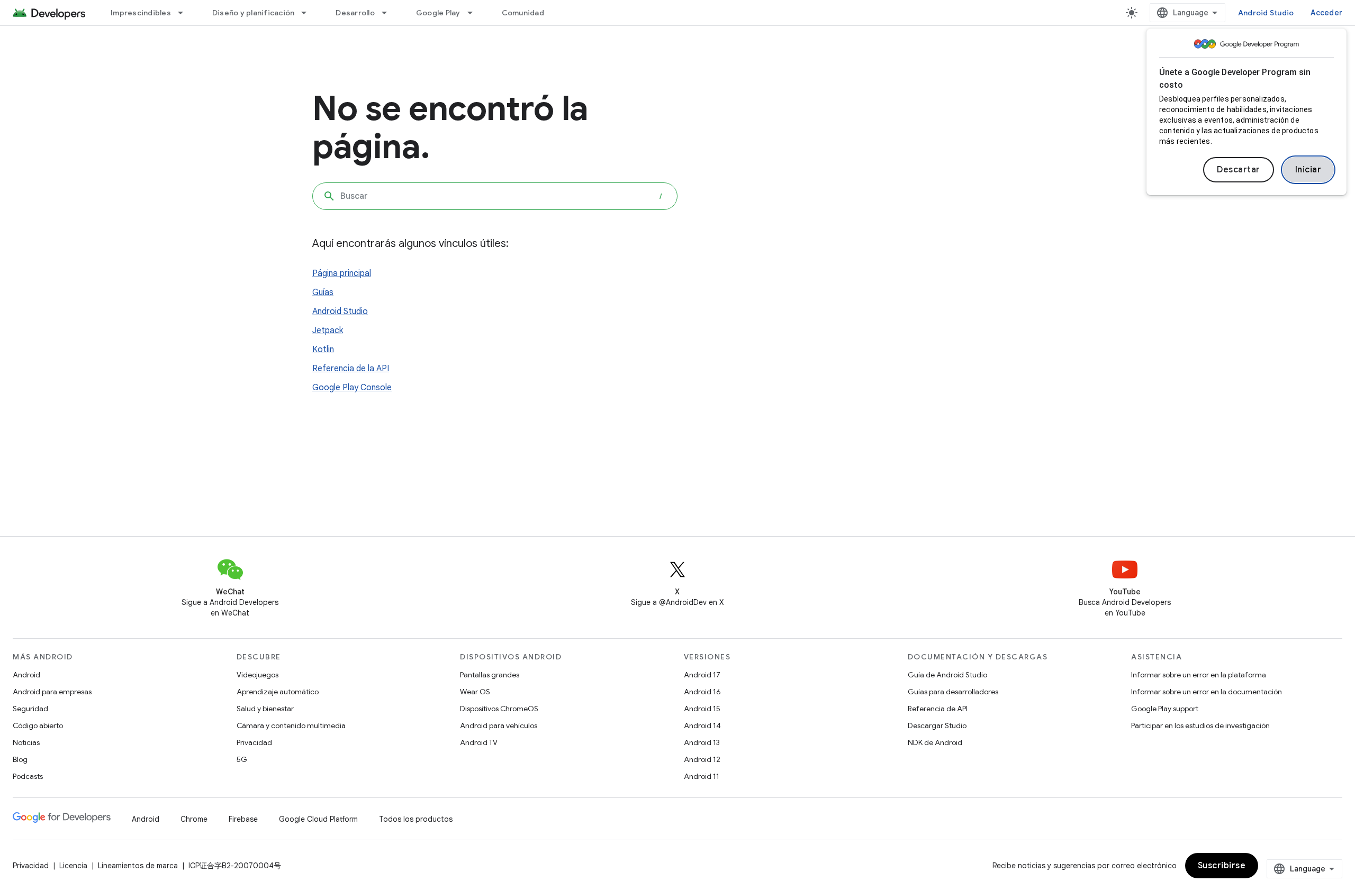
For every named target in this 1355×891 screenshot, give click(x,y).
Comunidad (523, 12)
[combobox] (495, 196)
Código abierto (38, 725)
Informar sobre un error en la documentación (1206, 691)
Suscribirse (1222, 865)
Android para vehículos (498, 725)
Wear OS (475, 691)
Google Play (438, 12)
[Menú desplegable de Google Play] (474, 12)
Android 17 (702, 674)
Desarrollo (355, 12)
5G (242, 759)
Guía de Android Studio (947, 674)
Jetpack (327, 330)
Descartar (1238, 169)
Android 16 (702, 691)
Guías (322, 292)
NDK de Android (935, 742)
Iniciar (1308, 169)
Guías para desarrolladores (953, 691)
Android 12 (702, 759)
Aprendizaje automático (278, 691)
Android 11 (701, 776)
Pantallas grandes (489, 674)
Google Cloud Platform (318, 819)
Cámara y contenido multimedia (291, 725)
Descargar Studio (937, 725)
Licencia (73, 865)
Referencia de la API (350, 368)
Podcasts (28, 776)
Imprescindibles (141, 12)
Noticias (26, 742)
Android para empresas (52, 691)
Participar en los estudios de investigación (1200, 725)
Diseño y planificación (253, 12)
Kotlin (323, 349)
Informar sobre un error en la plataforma (1198, 674)
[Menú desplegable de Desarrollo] (389, 12)
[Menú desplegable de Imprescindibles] (185, 12)
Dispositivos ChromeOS (499, 708)
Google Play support (1164, 708)
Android (26, 674)
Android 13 (702, 742)
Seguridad (30, 708)
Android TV (479, 742)
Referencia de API (938, 708)
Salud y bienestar (265, 708)
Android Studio (1266, 12)
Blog (20, 759)
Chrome (193, 819)
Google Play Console (352, 387)
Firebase (243, 819)
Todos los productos (416, 819)
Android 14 (702, 725)
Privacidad (254, 742)
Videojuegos (257, 674)
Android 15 (702, 708)
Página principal (341, 273)
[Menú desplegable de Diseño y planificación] (308, 12)
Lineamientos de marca (138, 865)
